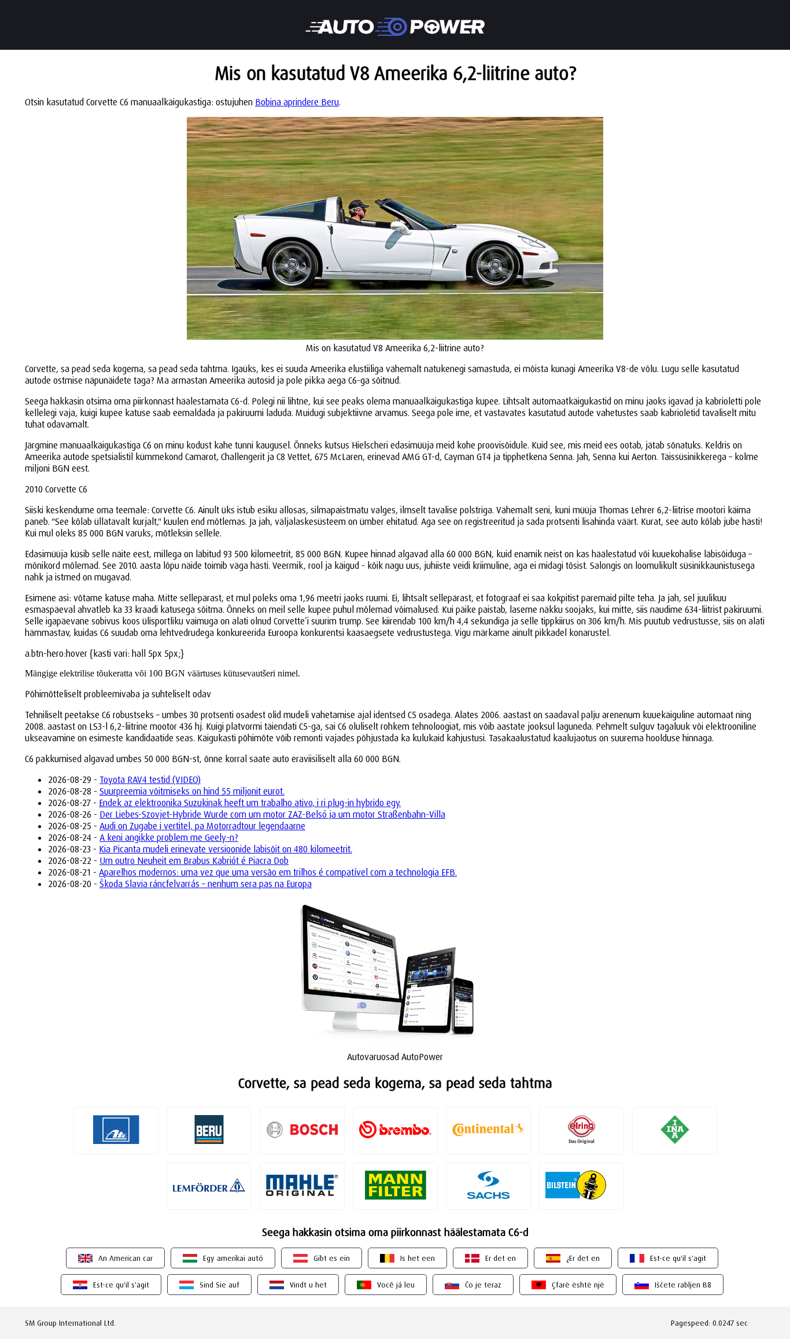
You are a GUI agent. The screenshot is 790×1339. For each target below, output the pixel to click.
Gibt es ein (331, 1258)
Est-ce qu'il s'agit (678, 1258)
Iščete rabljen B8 (683, 1284)
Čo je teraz (483, 1284)
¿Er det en (583, 1258)
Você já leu (396, 1284)
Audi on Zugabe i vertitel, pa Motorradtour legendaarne (202, 826)
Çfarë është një (578, 1284)
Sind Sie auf (219, 1284)
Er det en (500, 1258)
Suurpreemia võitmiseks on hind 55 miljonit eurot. (192, 791)
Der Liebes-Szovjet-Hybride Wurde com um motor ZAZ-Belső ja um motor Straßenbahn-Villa (272, 814)
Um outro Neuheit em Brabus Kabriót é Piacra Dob (194, 860)
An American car (125, 1258)
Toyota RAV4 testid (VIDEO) (150, 779)
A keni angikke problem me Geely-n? (168, 837)
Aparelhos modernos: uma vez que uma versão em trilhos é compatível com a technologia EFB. (278, 872)
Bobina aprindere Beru (297, 102)
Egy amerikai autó (233, 1258)
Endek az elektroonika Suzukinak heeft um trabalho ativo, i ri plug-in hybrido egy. (250, 802)
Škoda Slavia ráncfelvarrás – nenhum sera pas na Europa (205, 883)
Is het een (417, 1258)
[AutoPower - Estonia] (395, 19)
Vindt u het (308, 1284)
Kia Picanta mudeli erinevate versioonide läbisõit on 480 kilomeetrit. (225, 849)
